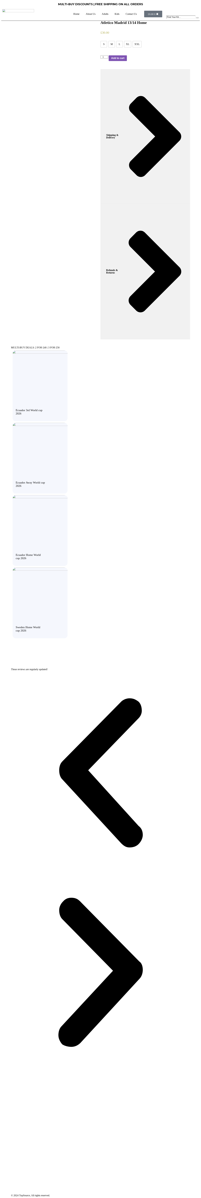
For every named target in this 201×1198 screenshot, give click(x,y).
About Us (90, 14)
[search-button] (197, 17)
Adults (105, 14)
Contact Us (131, 14)
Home (76, 14)
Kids (117, 14)
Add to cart (117, 58)
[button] (100, 773)
